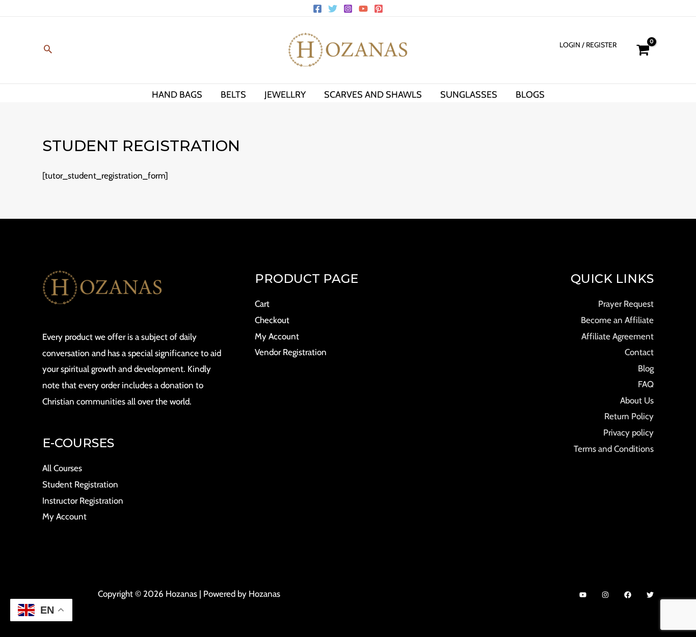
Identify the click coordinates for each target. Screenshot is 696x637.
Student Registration (80, 484)
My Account (64, 516)
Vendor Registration (291, 352)
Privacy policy (628, 432)
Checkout (272, 320)
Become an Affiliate (617, 320)
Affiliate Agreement (617, 336)
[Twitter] (332, 8)
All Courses (62, 468)
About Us (637, 400)
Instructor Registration (82, 501)
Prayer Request (626, 304)
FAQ (646, 384)
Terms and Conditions (614, 449)
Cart (262, 304)
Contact (639, 352)
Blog (646, 368)
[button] (47, 50)
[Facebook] (317, 8)
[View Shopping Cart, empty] (643, 50)
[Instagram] (348, 8)
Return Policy (629, 416)
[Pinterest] (378, 8)
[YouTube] (363, 8)
